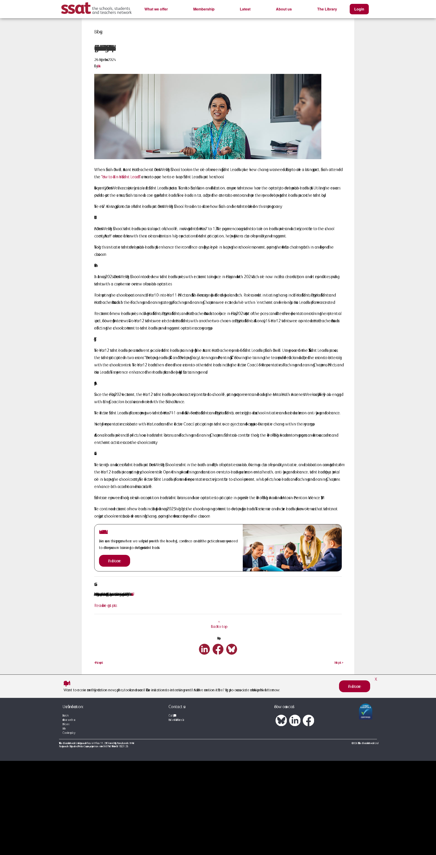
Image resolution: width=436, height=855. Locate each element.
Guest (99, 66)
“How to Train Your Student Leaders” (120, 176)
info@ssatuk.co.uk (177, 720)
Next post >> (338, 662)
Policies (65, 724)
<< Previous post (98, 662)
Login (359, 9)
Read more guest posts (105, 605)
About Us (65, 715)
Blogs (97, 32)
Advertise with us (68, 720)
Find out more (114, 560)
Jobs (63, 728)
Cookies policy (68, 732)
